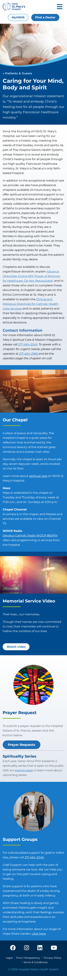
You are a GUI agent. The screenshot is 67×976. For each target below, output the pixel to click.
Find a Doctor (45, 17)
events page (24, 770)
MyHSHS (18, 17)
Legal (9, 957)
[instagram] (26, 948)
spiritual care (38, 476)
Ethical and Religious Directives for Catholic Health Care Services (30, 304)
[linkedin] (39, 948)
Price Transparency (28, 957)
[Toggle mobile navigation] (60, 7)
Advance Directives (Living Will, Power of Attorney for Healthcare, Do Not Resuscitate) (31, 276)
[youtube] (54, 948)
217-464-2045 (34, 857)
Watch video (16, 646)
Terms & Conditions (35, 962)
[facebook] (13, 948)
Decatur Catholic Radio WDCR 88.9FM (30, 535)
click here (39, 933)
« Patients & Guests (17, 73)
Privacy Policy (52, 957)
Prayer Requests (21, 745)
